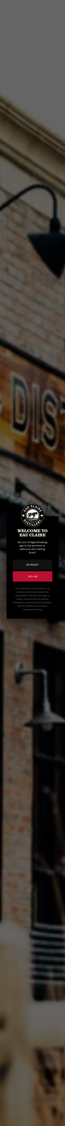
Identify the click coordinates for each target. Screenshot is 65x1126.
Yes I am (32, 576)
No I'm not (32, 564)
